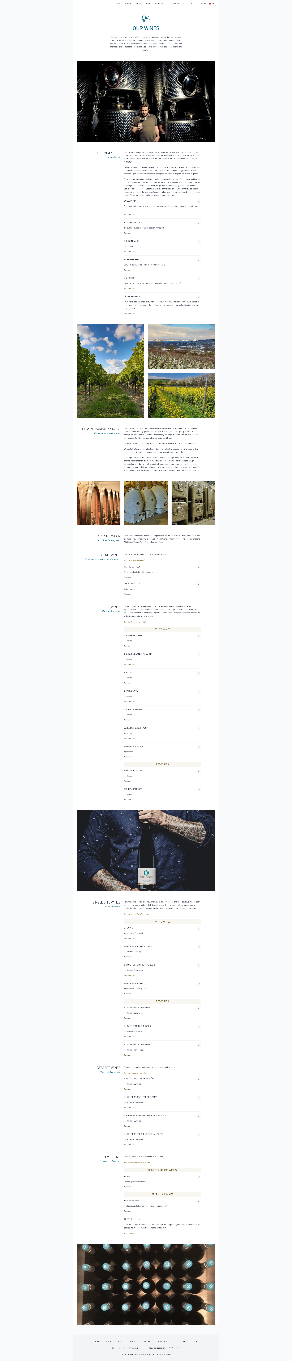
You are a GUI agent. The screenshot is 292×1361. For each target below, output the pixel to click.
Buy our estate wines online (135, 560)
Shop (203, 4)
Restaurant (160, 4)
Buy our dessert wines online (135, 1073)
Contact (193, 4)
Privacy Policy (134, 1348)
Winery (128, 4)
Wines (138, 4)
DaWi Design (176, 1348)
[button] (162, 201)
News (148, 4)
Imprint (122, 1348)
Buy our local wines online (135, 621)
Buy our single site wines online (137, 914)
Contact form (129, 1233)
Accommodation (177, 4)
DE (213, 4)
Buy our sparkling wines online (137, 1162)
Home (118, 4)
